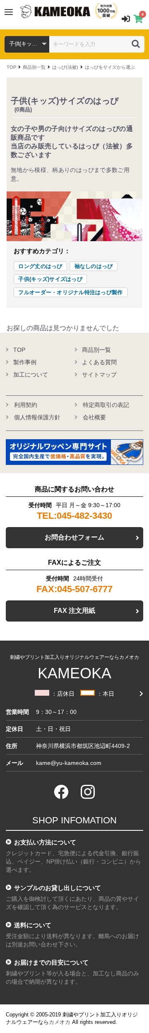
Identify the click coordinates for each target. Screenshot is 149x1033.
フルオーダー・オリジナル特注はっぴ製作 (70, 292)
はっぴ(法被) (65, 67)
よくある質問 (99, 362)
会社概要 (94, 417)
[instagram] (87, 792)
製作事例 (24, 362)
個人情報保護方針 (37, 417)
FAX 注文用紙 (74, 610)
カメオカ (59, 1022)
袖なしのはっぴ (93, 266)
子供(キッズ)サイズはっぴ (50, 279)
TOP (11, 67)
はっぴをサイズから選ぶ (110, 67)
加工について (30, 374)
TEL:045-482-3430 (74, 515)
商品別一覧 (34, 67)
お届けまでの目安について (51, 962)
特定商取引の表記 (106, 405)
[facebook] (61, 792)
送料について (32, 925)
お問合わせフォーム (74, 537)
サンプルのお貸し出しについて (57, 887)
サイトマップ (99, 374)
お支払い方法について (45, 842)
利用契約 (25, 405)
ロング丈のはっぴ (40, 266)
